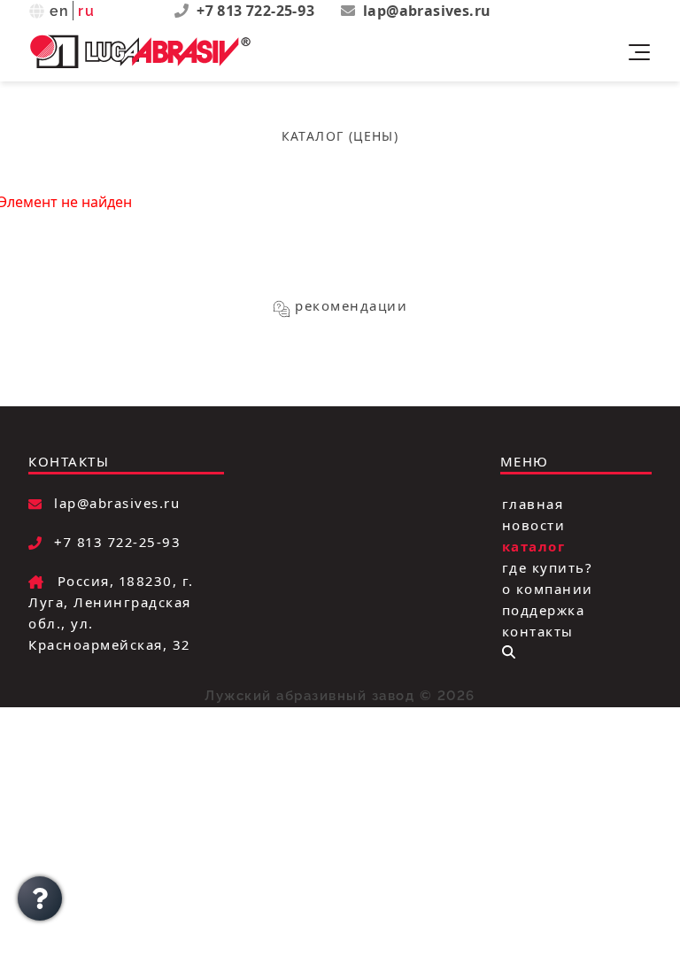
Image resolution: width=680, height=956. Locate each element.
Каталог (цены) (340, 135)
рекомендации (351, 305)
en (60, 11)
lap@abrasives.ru (427, 10)
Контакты (538, 630)
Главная (533, 503)
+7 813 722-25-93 (258, 10)
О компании (547, 588)
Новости (534, 524)
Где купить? (547, 566)
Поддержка (543, 609)
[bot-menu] (508, 652)
